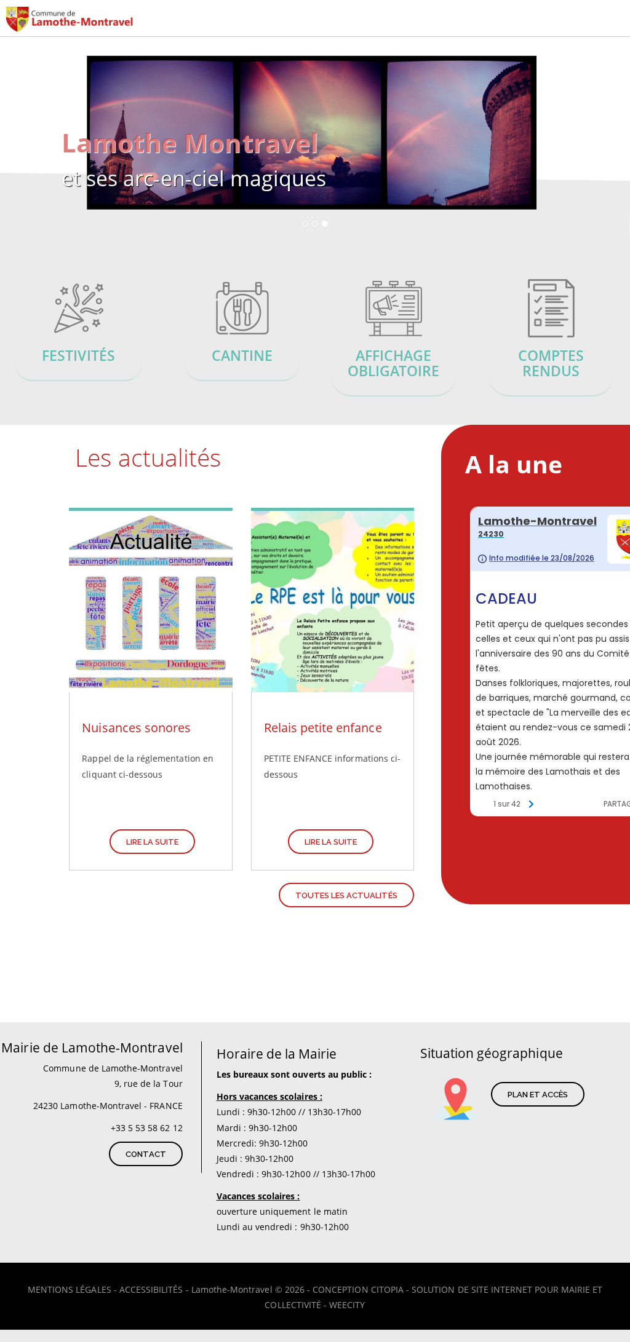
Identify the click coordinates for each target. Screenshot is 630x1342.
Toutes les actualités (346, 895)
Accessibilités (151, 1289)
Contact (145, 1154)
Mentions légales (69, 1289)
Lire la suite (152, 842)
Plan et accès (538, 1094)
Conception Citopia (358, 1289)
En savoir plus (79, 330)
